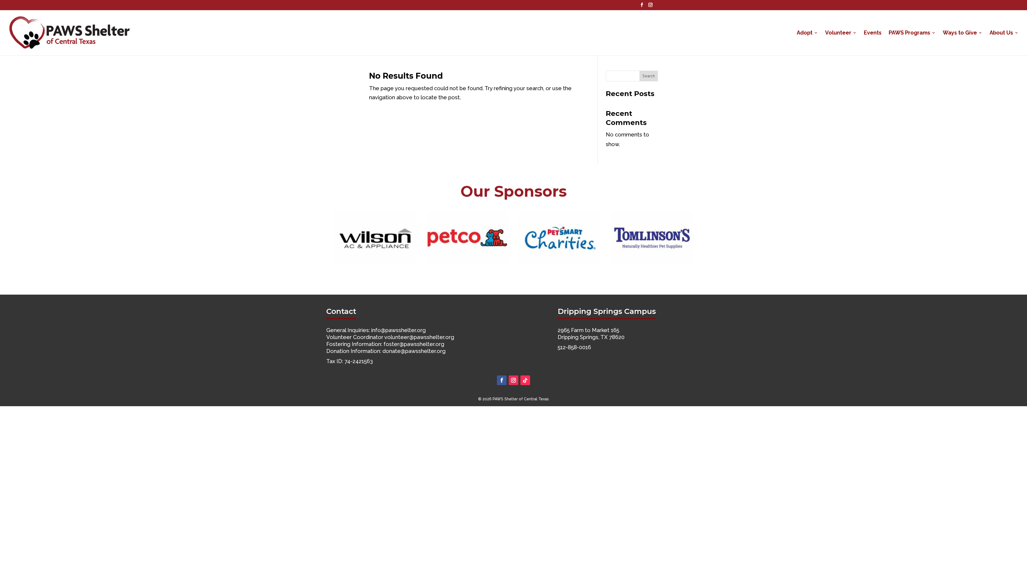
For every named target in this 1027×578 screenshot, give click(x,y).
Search (648, 76)
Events (873, 33)
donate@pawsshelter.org (414, 351)
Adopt (805, 33)
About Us (1001, 33)
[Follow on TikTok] (525, 380)
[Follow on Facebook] (502, 380)
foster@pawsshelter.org (414, 344)
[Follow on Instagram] (513, 380)
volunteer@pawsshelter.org (419, 337)
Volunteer (838, 33)
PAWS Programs (909, 33)
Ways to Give (960, 33)
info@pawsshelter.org (398, 330)
